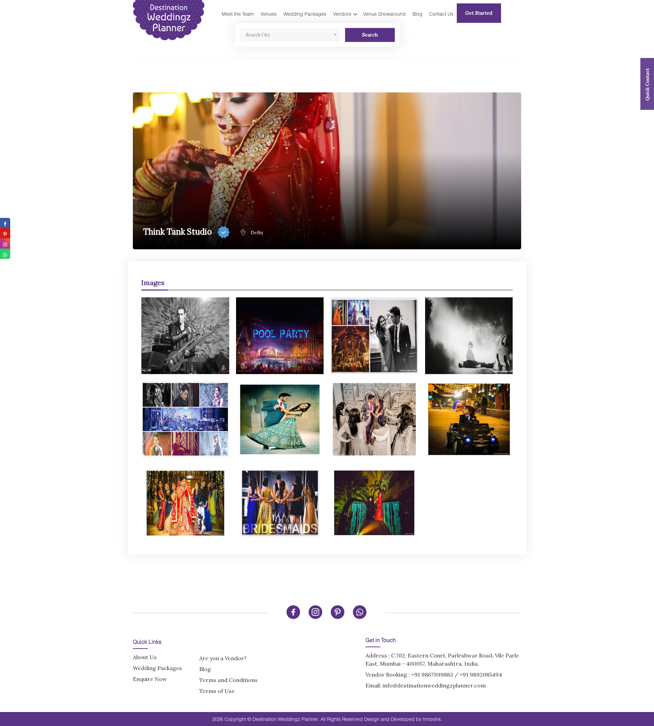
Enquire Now (150, 679)
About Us (145, 657)
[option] (327, 416)
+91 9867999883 (432, 674)
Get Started (478, 13)
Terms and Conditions (228, 680)
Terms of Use (217, 690)
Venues (269, 14)
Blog (417, 14)
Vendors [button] (342, 14)
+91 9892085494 (481, 674)
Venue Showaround (384, 14)
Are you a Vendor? (223, 658)
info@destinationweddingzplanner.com (434, 685)
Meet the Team (238, 14)
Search (370, 35)
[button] (290, 35)
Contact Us (441, 14)
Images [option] (153, 282)
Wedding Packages (304, 14)
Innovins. (432, 719)
